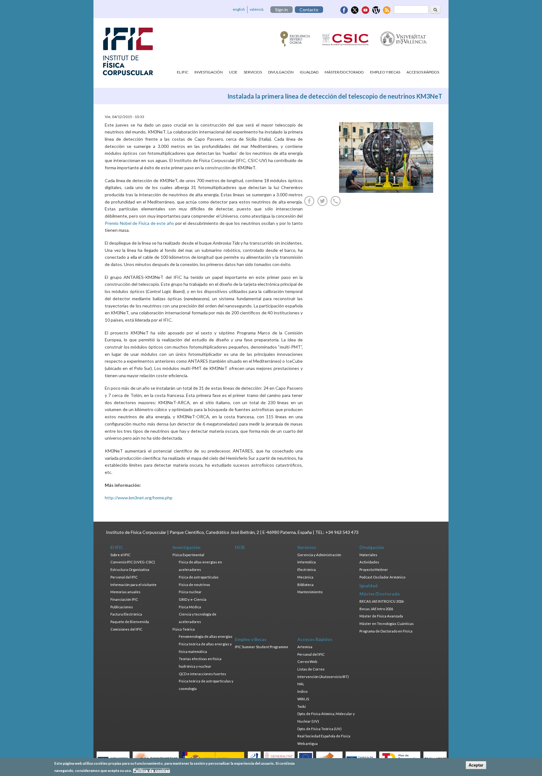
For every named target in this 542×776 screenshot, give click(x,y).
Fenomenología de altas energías (205, 636)
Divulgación (281, 72)
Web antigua (307, 743)
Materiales (368, 555)
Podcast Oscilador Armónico (382, 577)
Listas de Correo (310, 669)
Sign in (281, 9)
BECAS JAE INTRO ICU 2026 (381, 601)
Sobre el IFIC (120, 555)
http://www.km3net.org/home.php (139, 497)
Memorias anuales (125, 592)
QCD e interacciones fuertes (202, 674)
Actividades (369, 562)
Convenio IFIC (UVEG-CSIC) (132, 562)
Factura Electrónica (126, 614)
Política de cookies (151, 770)
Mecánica (305, 577)
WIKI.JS (303, 699)
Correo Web (307, 661)
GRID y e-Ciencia (192, 599)
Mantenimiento (309, 592)
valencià (256, 9)
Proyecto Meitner (373, 569)
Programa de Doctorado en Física (385, 631)
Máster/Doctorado (344, 72)
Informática (306, 562)
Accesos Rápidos (422, 72)
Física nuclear (190, 592)
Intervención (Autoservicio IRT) (323, 677)
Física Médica (190, 607)
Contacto (309, 9)
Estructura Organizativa (129, 569)
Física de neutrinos (194, 585)
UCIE (233, 72)
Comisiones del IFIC (126, 629)
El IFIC (182, 72)
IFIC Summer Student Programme (261, 647)
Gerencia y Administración (319, 555)
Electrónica (306, 569)
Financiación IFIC (124, 599)
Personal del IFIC (124, 577)
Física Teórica (184, 629)
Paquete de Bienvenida (129, 622)
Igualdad (309, 72)
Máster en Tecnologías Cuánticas (386, 623)
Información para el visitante (133, 585)
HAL (300, 684)
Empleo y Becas (385, 72)
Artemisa (304, 647)
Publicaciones (121, 607)
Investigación (208, 72)
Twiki (301, 706)
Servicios (253, 72)
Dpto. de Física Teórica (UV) (319, 729)
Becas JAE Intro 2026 (376, 609)
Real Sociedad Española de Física (323, 736)
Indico (302, 691)
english (239, 9)
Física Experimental (188, 555)
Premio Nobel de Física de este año (139, 223)
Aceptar (476, 765)
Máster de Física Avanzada (381, 616)
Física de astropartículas (199, 577)
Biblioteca (305, 585)
